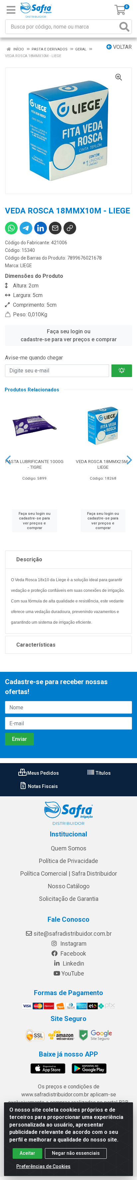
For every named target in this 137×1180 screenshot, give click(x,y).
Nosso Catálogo (68, 886)
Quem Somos (68, 848)
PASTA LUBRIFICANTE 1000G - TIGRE (34, 464)
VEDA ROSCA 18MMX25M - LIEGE (103, 464)
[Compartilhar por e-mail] (55, 228)
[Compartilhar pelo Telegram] (26, 228)
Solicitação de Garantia (68, 899)
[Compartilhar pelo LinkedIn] (40, 228)
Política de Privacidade (68, 861)
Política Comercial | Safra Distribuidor (68, 873)
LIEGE (26, 265)
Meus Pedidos (42, 773)
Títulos (103, 773)
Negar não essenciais (76, 1153)
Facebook (72, 953)
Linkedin (73, 963)
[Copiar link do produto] (70, 228)
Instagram (72, 943)
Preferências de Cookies (43, 1166)
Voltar (122, 47)
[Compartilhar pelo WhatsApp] (11, 228)
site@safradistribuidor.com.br (73, 933)
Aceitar (27, 1153)
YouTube (73, 973)
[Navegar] (8, 460)
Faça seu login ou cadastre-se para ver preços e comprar (69, 335)
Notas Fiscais (42, 786)
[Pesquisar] (124, 27)
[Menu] (11, 10)
